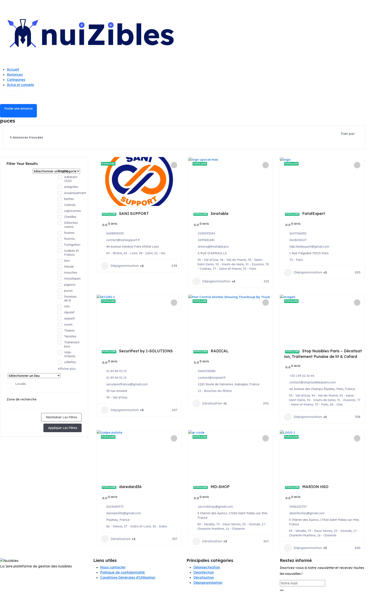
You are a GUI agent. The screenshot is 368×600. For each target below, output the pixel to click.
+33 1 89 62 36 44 (301, 376)
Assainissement (75, 193)
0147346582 (297, 233)
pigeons (69, 285)
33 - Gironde (251, 524)
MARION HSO (315, 486)
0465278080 (207, 371)
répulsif (69, 312)
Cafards (69, 205)
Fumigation (72, 245)
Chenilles (70, 217)
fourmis (69, 239)
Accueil (13, 69)
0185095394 (206, 233)
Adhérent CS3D (70, 179)
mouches (70, 272)
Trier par (348, 133)
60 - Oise (336, 404)
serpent (69, 318)
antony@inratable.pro (213, 247)
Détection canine (71, 225)
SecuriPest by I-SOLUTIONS (146, 351)
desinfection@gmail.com (307, 513)
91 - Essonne (255, 264)
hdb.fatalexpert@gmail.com (309, 247)
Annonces (15, 74)
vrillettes (70, 362)
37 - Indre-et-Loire (137, 526)
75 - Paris (249, 269)
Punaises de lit (70, 298)
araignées (71, 187)
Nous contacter (113, 567)
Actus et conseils (20, 85)
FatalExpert (313, 213)
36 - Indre (159, 526)
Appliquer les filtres (62, 428)
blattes (69, 199)
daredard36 (130, 486)
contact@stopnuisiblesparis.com (312, 382)
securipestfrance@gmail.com (127, 384)
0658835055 (115, 233)
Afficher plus (67, 369)
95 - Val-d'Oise (207, 260)
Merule (69, 267)
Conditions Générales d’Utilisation (127, 577)
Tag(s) (63, 171)
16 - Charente (235, 529)
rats (67, 306)
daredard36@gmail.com (123, 513)
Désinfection (203, 572)
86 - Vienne (114, 526)
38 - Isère (146, 253)
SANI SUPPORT (134, 213)
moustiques (72, 278)
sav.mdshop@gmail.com (215, 507)
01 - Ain (159, 253)
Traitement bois (71, 344)
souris (68, 324)
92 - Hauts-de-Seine (229, 264)
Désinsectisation (206, 567)
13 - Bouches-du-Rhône (215, 391)
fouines (69, 233)
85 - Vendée (205, 524)
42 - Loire (130, 253)
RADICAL (220, 351)
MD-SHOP (220, 486)
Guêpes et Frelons (71, 252)
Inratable (220, 213)
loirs (67, 261)
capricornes (72, 211)
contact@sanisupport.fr (123, 240)
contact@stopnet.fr (212, 378)
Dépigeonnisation (125, 266)
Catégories (16, 79)
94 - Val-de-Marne (233, 260)
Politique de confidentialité (122, 572)
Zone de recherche (21, 399)
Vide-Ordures (69, 354)
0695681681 (206, 240)
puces (68, 291)
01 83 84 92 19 (116, 371)
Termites (70, 336)
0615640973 (115, 507)
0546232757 (298, 507)
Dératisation (212, 403)
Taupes (69, 330)
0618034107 (298, 240)
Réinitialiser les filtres (61, 417)
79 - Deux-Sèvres (228, 524)
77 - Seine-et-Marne (227, 269)
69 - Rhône (114, 253)
